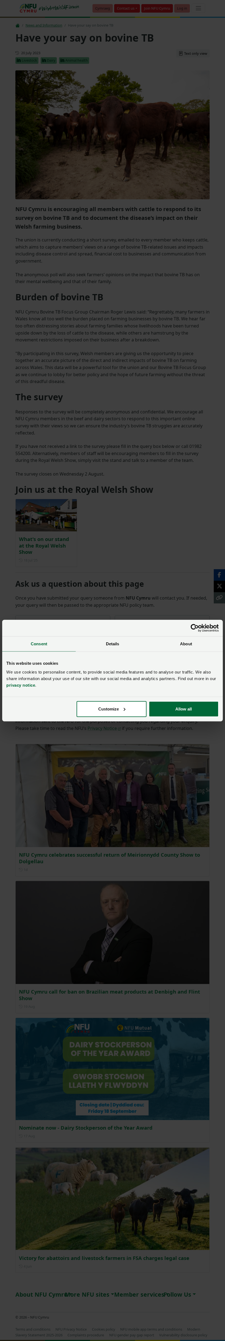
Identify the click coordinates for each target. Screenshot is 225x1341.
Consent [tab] (39, 643)
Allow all (183, 708)
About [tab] (186, 643)
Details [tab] (112, 643)
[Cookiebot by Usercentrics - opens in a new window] (195, 628)
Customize (108, 708)
